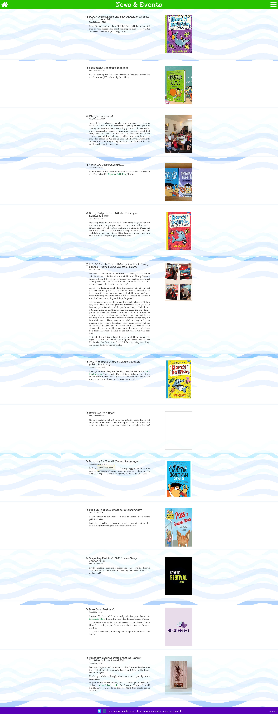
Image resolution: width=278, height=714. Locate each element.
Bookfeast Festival (97, 619)
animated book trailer (108, 685)
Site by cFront (273, 711)
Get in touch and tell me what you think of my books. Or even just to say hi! (146, 711)
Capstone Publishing (117, 174)
